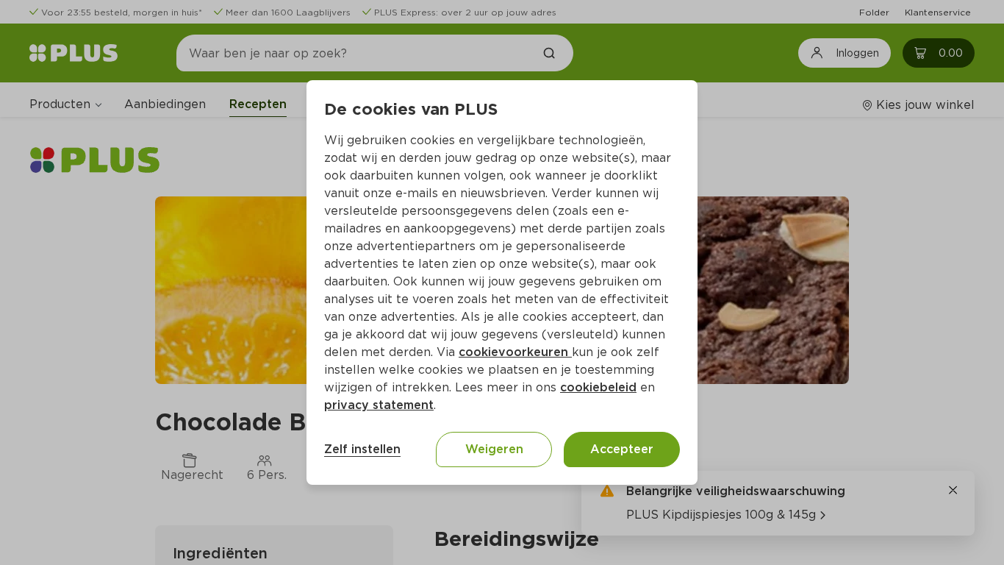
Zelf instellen (362, 449)
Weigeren (494, 449)
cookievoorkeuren (515, 352)
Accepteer (621, 449)
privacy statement (379, 405)
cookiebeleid (598, 387)
